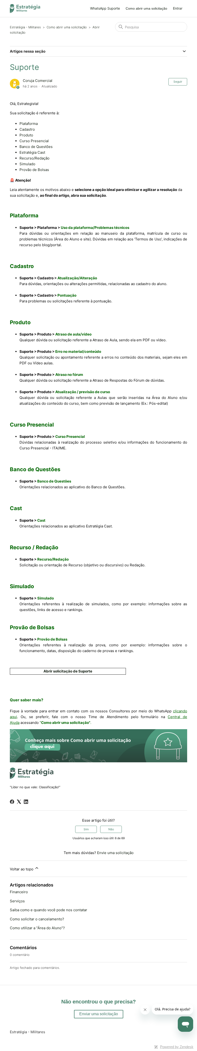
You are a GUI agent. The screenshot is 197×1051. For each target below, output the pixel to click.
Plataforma (28, 123)
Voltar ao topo (22, 869)
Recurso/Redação (34, 158)
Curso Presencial (34, 141)
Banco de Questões (36, 146)
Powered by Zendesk (176, 1047)
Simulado (27, 164)
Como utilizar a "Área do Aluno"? (37, 928)
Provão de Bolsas (34, 169)
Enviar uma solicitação (98, 1014)
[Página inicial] (25, 8)
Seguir (177, 81)
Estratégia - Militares (25, 27)
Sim (86, 829)
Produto (26, 135)
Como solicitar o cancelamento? (37, 919)
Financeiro (19, 892)
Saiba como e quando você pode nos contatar (48, 910)
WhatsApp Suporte (105, 8)
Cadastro (27, 129)
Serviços (17, 901)
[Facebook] (12, 802)
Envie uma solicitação (115, 852)
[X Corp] (19, 802)
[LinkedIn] (26, 802)
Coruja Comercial (37, 80)
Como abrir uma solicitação (146, 8)
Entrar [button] (177, 8)
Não (111, 829)
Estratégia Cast (32, 152)
